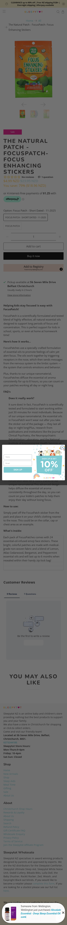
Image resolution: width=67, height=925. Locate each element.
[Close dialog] (62, 447)
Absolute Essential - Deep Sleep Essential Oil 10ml (41, 913)
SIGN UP (18, 469)
